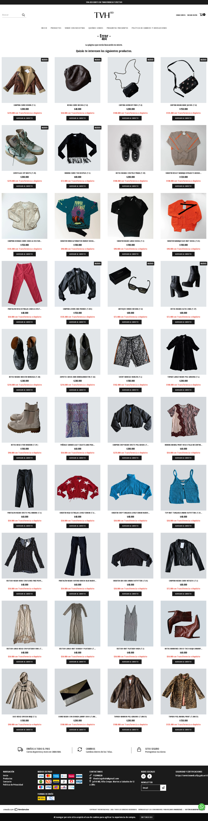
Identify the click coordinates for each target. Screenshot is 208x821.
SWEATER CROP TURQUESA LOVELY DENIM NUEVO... (130, 513)
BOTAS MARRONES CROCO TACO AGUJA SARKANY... (183, 648)
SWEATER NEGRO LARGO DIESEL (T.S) (130, 241)
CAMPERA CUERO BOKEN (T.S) (24, 105)
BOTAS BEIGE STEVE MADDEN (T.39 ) (24, 445)
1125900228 (97, 775)
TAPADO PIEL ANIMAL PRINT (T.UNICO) (183, 716)
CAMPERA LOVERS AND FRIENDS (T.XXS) (77, 309)
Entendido (147, 817)
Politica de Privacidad (13, 784)
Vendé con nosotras (75, 28)
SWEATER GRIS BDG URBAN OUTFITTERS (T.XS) (130, 580)
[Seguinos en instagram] (143, 776)
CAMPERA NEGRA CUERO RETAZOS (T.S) (183, 580)
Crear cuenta (180, 15)
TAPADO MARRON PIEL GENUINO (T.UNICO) (130, 716)
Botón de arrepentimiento (195, 809)
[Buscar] (23, 15)
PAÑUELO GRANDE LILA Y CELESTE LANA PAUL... (77, 445)
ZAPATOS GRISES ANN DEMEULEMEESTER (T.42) (77, 377)
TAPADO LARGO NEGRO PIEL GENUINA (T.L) (183, 377)
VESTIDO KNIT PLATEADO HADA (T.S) (130, 648)
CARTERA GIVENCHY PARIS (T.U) (130, 105)
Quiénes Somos (95, 28)
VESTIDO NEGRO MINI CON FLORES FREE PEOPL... (24, 580)
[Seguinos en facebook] (149, 776)
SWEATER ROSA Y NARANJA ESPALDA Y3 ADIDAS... (183, 173)
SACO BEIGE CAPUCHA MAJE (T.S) (24, 716)
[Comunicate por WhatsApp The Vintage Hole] (201, 806)
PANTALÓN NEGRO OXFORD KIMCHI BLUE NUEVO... (77, 580)
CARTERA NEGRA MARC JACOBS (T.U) (183, 105)
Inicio (44, 28)
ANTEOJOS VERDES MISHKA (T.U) (130, 309)
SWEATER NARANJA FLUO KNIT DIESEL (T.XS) (183, 241)
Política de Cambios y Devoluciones (149, 28)
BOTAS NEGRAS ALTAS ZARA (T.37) (183, 309)
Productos (56, 28)
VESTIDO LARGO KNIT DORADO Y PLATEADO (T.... (77, 648)
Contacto (7, 781)
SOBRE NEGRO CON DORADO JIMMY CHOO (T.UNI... (77, 716)
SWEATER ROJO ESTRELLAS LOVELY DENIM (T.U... (77, 513)
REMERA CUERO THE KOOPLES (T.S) (77, 173)
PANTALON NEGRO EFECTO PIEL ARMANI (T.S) (24, 513)
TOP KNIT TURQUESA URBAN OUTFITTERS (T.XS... (183, 513)
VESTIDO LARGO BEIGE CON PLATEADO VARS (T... (25, 648)
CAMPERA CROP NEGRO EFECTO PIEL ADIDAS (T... (130, 445)
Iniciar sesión (192, 15)
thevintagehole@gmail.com (106, 778)
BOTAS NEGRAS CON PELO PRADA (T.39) (130, 173)
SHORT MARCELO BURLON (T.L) (130, 377)
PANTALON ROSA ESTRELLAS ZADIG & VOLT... (24, 309)
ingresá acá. (178, 809)
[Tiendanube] (16, 810)
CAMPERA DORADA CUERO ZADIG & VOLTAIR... (24, 241)
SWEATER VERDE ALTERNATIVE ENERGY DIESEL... (77, 241)
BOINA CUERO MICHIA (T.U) (77, 105)
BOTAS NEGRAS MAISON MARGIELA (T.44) (24, 377)
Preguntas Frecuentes (117, 28)
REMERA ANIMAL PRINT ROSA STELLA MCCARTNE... (183, 445)
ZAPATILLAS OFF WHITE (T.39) (24, 173)
